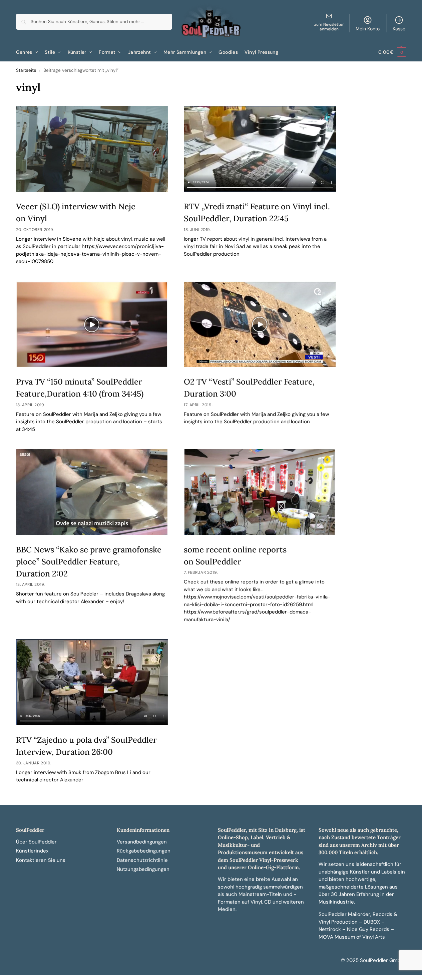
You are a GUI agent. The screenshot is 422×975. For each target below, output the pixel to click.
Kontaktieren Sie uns (40, 860)
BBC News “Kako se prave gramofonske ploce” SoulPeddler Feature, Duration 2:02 (88, 561)
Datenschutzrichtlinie (142, 860)
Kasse (399, 29)
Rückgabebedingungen (143, 850)
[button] (392, 52)
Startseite (26, 70)
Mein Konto (368, 29)
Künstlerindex (32, 850)
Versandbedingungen (142, 841)
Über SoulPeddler (36, 841)
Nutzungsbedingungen (143, 869)
